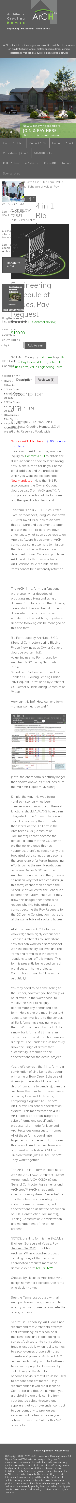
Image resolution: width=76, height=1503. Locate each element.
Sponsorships (11, 173)
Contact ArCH (37, 143)
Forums (66, 163)
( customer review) (42, 322)
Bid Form (26, 182)
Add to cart (35, 345)
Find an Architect (13, 143)
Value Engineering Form (46, 367)
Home (56, 143)
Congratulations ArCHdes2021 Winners (12, 427)
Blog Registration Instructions (13, 320)
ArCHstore (31, 163)
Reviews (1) (46, 380)
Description (24, 380)
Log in (7, 345)
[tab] (24, 380)
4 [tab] (16, 132)
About (69, 143)
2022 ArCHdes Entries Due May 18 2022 (12, 406)
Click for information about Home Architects (13, 234)
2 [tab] (7, 132)
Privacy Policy (62, 1450)
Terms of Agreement (42, 1450)
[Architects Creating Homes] (28, 28)
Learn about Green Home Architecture (10, 248)
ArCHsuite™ (44, 1268)
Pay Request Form (34, 362)
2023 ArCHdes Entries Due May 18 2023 (12, 393)
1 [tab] (2, 132)
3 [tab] (11, 132)
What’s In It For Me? (13, 204)
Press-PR (50, 163)
